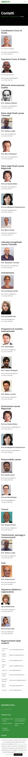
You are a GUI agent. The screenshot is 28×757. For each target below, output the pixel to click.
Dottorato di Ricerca (7, 723)
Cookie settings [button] (9, 754)
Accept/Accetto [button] (18, 754)
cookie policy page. (22, 744)
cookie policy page (20, 752)
